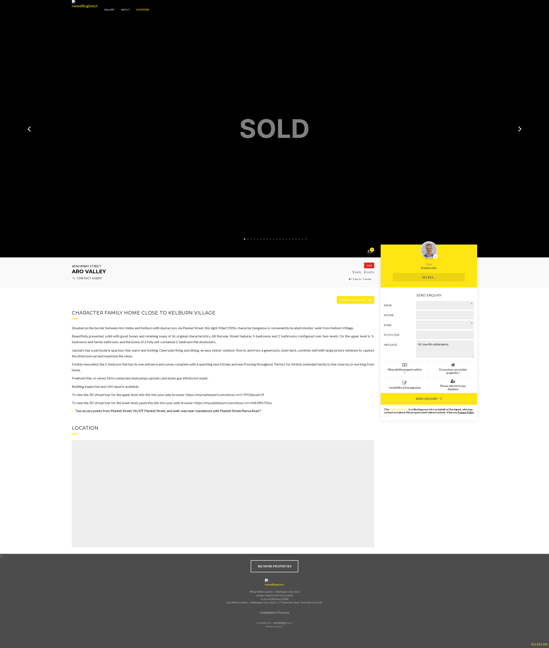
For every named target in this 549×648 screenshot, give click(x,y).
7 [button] (264, 239)
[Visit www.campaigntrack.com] (282, 623)
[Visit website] (274, 583)
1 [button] (244, 239)
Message (390, 344)
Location (142, 9)
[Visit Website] (83, 13)
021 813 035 (539, 644)
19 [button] (302, 239)
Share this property (353, 300)
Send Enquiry (427, 398)
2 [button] (248, 239)
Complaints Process (274, 612)
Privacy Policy (466, 412)
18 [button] (299, 239)
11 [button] (276, 239)
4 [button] (254, 239)
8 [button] (267, 239)
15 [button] (289, 239)
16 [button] (293, 239)
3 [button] (251, 239)
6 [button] (260, 239)
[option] (274, 128)
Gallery (109, 9)
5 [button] (257, 239)
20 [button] (305, 239)
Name (388, 305)
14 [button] (286, 239)
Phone (389, 315)
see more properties (274, 566)
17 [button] (296, 239)
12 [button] (280, 239)
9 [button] (270, 239)
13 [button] (283, 239)
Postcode (392, 335)
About (125, 9)
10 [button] (273, 239)
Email (388, 325)
